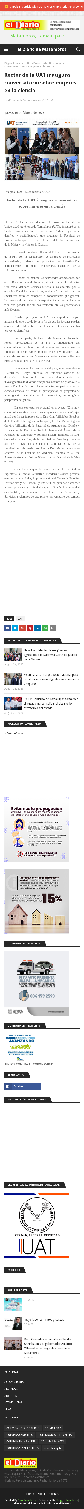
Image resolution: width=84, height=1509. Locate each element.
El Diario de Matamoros (42, 49)
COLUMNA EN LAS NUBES (21, 1441)
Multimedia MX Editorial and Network (49, 1503)
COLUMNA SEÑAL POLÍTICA (22, 1448)
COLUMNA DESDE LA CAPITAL (56, 1434)
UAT (28, 63)
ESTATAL (11, 1395)
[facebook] (22, 1086)
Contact (54, 1493)
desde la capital (53, 1448)
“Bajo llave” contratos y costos (44, 1319)
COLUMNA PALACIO (52, 1441)
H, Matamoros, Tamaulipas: (34, 36)
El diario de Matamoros (23, 100)
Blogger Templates (67, 1500)
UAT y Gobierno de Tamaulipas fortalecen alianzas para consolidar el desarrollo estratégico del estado (51, 703)
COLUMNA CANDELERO (19, 1434)
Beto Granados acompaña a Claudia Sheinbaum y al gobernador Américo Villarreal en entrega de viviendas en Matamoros (48, 1346)
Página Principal (13, 63)
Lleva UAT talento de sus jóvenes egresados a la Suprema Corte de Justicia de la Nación (50, 655)
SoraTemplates (27, 1500)
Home (30, 1493)
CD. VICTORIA (15, 1381)
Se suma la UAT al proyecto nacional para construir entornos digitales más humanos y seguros (51, 679)
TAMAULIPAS (14, 1402)
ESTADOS (12, 1388)
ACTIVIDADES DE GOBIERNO (22, 1428)
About (41, 1493)
